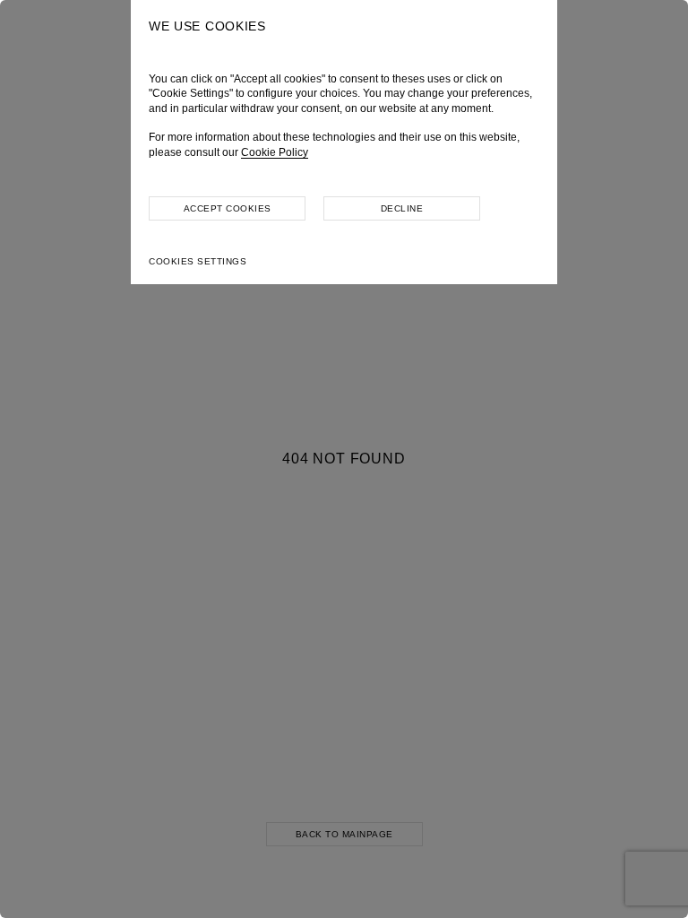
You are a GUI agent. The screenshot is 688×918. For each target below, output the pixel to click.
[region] (344, 459)
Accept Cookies (227, 208)
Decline (402, 208)
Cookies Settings (197, 261)
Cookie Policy (274, 152)
